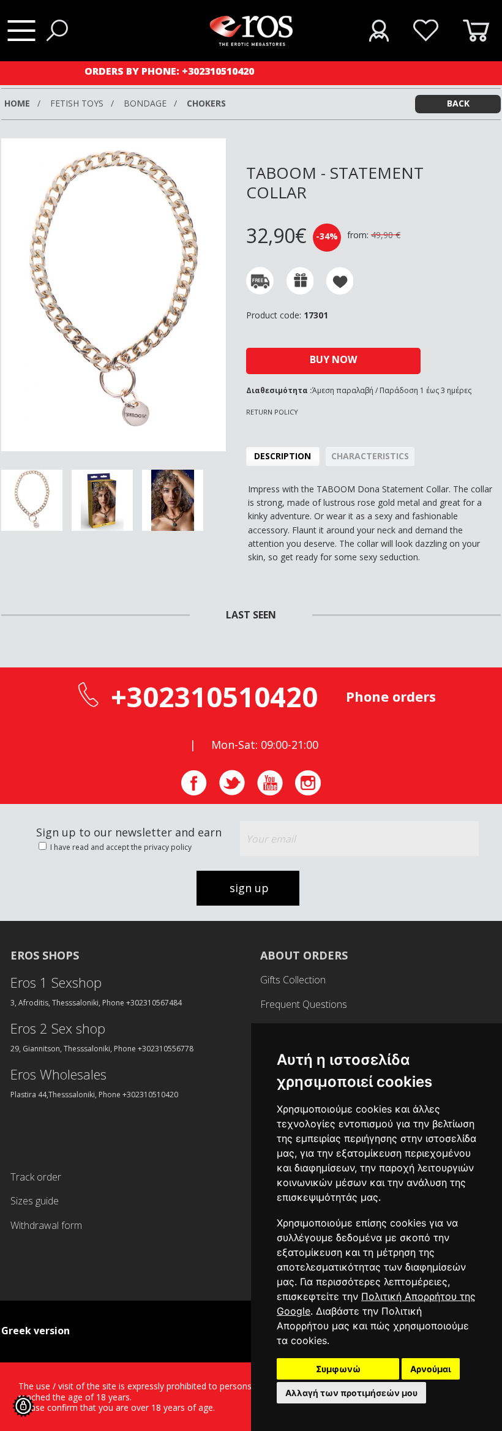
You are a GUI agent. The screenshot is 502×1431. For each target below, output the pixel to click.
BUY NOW (333, 359)
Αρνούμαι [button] (430, 1369)
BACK (458, 103)
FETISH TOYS (78, 103)
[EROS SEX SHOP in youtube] (270, 792)
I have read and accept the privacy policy (120, 847)
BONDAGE (146, 103)
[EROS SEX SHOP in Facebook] (194, 792)
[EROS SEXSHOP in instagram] (308, 792)
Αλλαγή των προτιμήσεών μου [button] (351, 1393)
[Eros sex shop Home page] (251, 42)
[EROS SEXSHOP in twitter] (232, 792)
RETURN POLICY (272, 411)
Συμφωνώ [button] (338, 1369)
